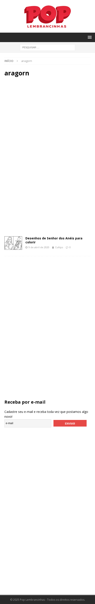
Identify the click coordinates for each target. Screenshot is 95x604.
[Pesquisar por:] (47, 47)
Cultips (59, 247)
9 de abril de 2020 (38, 247)
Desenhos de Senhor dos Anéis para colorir (53, 240)
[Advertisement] (48, 118)
